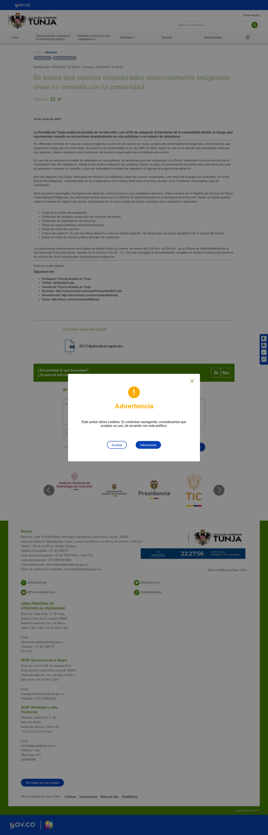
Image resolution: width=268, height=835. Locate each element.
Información (148, 445)
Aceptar (117, 445)
